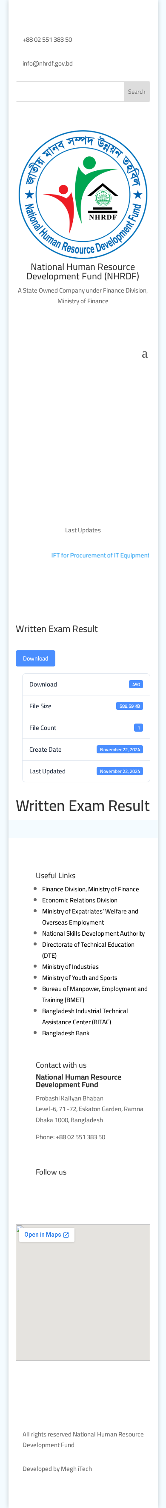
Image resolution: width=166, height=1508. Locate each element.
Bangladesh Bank (65, 1033)
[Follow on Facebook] (22, 1201)
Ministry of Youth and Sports (79, 977)
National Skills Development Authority (93, 933)
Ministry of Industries (70, 966)
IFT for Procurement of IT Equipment (98, 555)
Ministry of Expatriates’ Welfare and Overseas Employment (90, 916)
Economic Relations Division (79, 900)
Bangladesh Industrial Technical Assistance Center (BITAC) (85, 1016)
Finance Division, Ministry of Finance (90, 889)
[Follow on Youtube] (39, 1201)
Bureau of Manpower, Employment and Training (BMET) (95, 994)
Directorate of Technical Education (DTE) (88, 950)
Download (35, 658)
